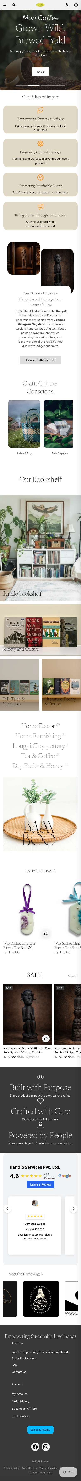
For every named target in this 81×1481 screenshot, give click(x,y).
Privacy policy (11, 1468)
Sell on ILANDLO (41, 1429)
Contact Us (19, 1372)
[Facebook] (35, 1447)
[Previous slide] (14, 432)
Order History (20, 1401)
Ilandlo (45, 1461)
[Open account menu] (66, 4)
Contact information (40, 1472)
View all (73, 976)
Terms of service (48, 1468)
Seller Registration (24, 1358)
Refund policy (29, 1468)
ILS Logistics (20, 1416)
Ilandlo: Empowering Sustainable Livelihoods (40, 1352)
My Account (19, 1394)
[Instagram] (46, 1447)
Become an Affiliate (24, 1408)
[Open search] (13, 4)
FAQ (14, 1365)
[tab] (22, 86)
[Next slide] (67, 432)
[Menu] (5, 5)
